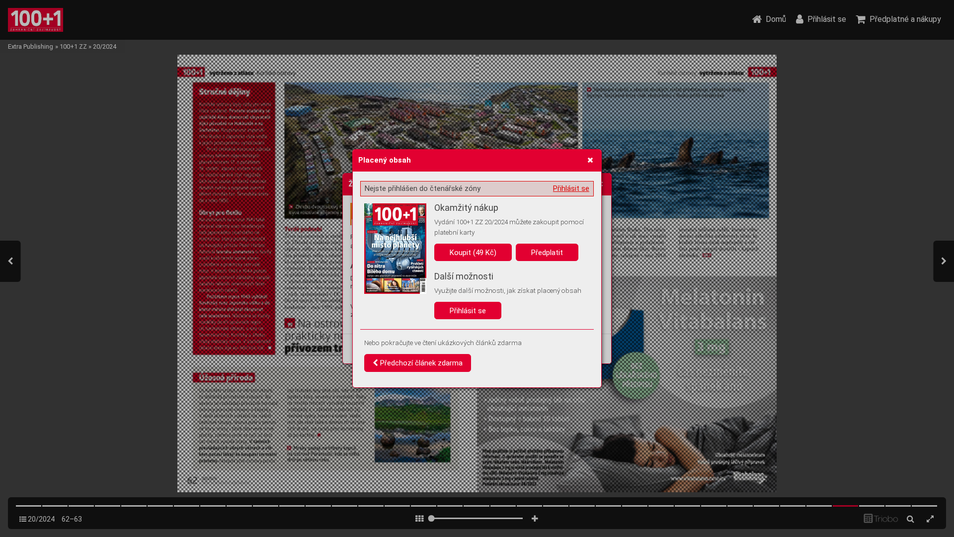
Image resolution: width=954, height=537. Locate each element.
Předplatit (547, 252)
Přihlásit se (571, 188)
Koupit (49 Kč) (473, 252)
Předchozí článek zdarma (420, 362)
